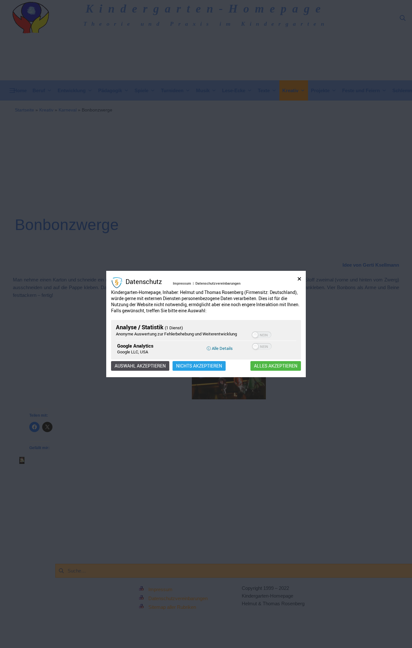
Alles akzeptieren (275, 366)
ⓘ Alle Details (220, 348)
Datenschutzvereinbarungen (217, 283)
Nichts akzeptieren (199, 366)
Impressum (182, 283)
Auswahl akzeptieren (140, 366)
